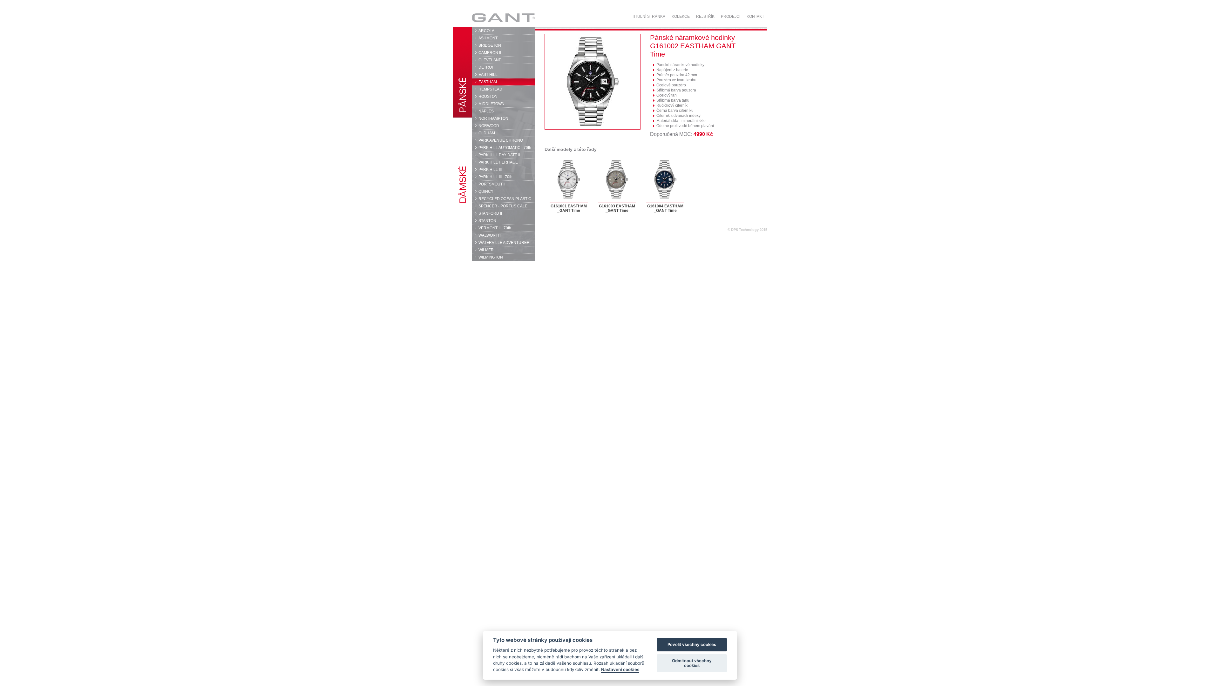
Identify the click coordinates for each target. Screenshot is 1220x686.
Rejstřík (705, 16)
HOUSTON (488, 96)
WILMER (486, 250)
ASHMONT (488, 38)
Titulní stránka (648, 16)
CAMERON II (489, 52)
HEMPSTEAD (490, 89)
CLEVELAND (490, 60)
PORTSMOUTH (491, 184)
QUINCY (485, 191)
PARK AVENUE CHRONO (500, 140)
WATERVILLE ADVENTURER (504, 242)
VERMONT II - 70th (494, 228)
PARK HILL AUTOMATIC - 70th (504, 147)
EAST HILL (488, 74)
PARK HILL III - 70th (495, 177)
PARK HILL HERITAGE (498, 162)
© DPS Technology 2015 (747, 230)
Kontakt (755, 16)
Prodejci (730, 16)
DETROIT (486, 67)
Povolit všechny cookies (692, 644)
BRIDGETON (489, 45)
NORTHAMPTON (493, 118)
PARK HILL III (490, 169)
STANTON (487, 221)
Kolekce (681, 16)
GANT (485, 17)
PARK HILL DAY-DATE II (499, 155)
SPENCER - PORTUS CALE (502, 206)
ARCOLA (486, 31)
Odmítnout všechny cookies (692, 663)
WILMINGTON (490, 257)
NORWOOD (488, 126)
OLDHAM (486, 133)
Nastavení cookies (620, 669)
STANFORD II (490, 213)
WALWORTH (489, 235)
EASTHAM (487, 82)
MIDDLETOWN (491, 104)
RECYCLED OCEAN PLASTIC (504, 199)
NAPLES (486, 111)
